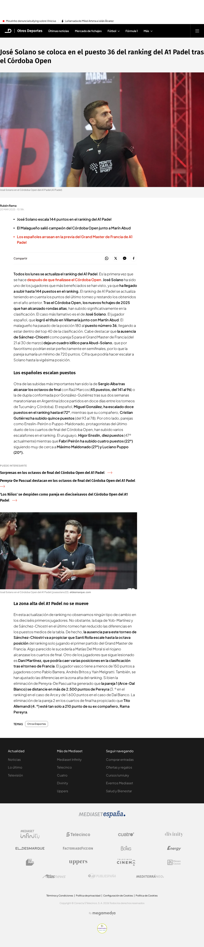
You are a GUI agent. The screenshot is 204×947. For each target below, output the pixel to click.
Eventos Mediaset (119, 783)
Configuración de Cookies (118, 895)
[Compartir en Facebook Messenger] (124, 258)
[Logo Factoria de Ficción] (78, 848)
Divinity (62, 783)
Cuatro (62, 775)
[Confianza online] (102, 932)
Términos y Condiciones (59, 895)
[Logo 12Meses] (174, 862)
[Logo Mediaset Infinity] (30, 834)
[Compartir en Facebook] (133, 258)
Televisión (15, 775)
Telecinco (64, 767)
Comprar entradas (120, 759)
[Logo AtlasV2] (54, 876)
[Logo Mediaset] (102, 816)
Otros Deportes (29, 31)
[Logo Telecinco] (78, 834)
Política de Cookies (147, 895)
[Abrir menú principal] (197, 31)
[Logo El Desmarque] (30, 848)
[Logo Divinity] (174, 834)
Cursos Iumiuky (117, 775)
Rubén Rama (8, 205)
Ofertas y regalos (119, 767)
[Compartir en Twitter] (115, 258)
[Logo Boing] (126, 848)
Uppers (62, 791)
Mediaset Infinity (69, 759)
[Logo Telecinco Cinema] (126, 862)
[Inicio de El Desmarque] (8, 31)
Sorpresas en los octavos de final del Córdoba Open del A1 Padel (52, 473)
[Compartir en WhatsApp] (106, 258)
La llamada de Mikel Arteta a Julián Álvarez (89, 21)
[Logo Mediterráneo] (150, 876)
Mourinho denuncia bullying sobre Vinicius (31, 21)
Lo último (15, 767)
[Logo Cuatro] (126, 834)
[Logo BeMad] (30, 862)
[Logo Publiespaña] (102, 876)
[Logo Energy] (174, 848)
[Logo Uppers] (78, 862)
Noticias (14, 759)
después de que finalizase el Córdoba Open (64, 279)
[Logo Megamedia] (104, 913)
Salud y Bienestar (119, 791)
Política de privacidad (88, 895)
